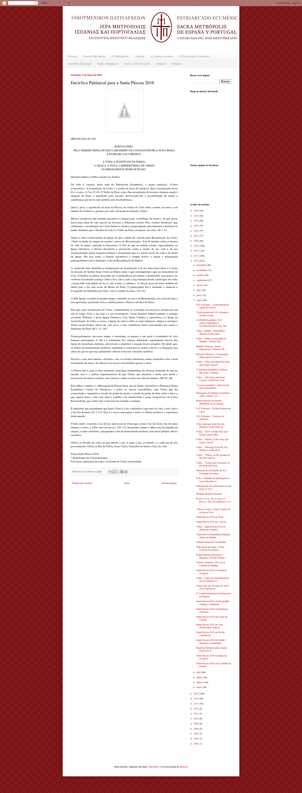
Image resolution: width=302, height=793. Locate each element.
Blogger (183, 766)
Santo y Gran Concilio (137, 64)
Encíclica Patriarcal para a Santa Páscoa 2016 (211, 649)
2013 (196, 703)
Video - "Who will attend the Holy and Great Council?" (213, 363)
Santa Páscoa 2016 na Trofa (209, 516)
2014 (196, 698)
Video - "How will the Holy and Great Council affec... (212, 433)
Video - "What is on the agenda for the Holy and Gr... (213, 456)
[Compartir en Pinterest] (126, 472)
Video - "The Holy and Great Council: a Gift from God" (210, 379)
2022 (196, 230)
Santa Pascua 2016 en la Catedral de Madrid (213, 665)
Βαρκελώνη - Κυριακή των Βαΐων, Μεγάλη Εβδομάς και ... (213, 501)
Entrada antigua (169, 483)
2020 (196, 240)
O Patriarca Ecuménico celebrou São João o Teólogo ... (211, 371)
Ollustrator (153, 766)
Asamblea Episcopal (79, 64)
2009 (196, 723)
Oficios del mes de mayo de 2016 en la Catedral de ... (212, 587)
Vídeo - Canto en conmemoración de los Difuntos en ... (212, 579)
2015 (196, 693)
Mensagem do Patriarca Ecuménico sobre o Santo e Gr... (213, 394)
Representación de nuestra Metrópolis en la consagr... (210, 402)
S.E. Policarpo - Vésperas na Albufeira (210, 417)
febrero (200, 682)
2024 (196, 220)
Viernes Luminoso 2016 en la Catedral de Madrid (210, 564)
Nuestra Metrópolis (94, 56)
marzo (200, 677)
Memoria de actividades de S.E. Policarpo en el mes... (211, 472)
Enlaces (161, 64)
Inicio (127, 483)
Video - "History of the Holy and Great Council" (212, 441)
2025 (196, 215)
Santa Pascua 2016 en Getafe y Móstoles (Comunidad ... (211, 641)
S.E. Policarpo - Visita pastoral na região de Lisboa (212, 306)
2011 (196, 713)
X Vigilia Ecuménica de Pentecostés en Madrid (213, 595)
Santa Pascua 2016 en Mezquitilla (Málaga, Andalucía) (212, 602)
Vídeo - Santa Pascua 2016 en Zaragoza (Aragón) (210, 528)
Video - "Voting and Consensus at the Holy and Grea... (212, 464)
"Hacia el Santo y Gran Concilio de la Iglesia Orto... (213, 510)
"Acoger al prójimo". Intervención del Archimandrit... (212, 386)
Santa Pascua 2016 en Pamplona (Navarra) (212, 610)
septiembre (202, 280)
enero (200, 687)
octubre (200, 275)
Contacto (177, 64)
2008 (196, 728)
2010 (196, 718)
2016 (196, 260)
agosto (200, 285)
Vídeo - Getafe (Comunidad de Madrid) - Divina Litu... (211, 340)
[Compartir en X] (118, 472)
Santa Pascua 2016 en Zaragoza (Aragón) (211, 571)
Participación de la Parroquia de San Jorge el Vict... (213, 487)
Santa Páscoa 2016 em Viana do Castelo (211, 618)
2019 (196, 245)
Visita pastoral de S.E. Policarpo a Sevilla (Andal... (212, 313)
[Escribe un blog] (114, 472)
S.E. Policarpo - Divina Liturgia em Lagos (213, 410)
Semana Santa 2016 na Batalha (211, 542)
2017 (196, 255)
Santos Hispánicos (107, 64)
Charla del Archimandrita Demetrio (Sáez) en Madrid (213, 536)
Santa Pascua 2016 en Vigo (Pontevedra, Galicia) (209, 626)
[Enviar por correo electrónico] (110, 472)
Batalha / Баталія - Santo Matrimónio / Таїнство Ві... (211, 348)
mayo (200, 300)
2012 (196, 708)
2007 (196, 733)
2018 (196, 250)
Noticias (72, 56)
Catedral (139, 56)
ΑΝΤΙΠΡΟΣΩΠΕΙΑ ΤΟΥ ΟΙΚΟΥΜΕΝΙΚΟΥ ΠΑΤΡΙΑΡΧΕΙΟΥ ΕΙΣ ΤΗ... (212, 323)
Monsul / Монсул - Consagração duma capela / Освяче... (212, 355)
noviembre (202, 270)
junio (199, 295)
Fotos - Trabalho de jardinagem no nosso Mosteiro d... (212, 479)
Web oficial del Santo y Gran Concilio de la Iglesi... (210, 548)
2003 (196, 743)
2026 (196, 210)
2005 (196, 738)
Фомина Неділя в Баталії (209, 493)
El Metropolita (120, 56)
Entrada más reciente (82, 483)
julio (199, 290)
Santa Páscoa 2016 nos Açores (211, 521)
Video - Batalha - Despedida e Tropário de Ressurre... (210, 332)
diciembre (202, 265)
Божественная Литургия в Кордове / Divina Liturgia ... (211, 556)
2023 (196, 225)
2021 (196, 235)
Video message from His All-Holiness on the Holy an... (210, 425)
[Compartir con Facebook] (122, 472)
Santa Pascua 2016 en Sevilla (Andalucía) (210, 633)
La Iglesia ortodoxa (162, 56)
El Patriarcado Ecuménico (194, 56)
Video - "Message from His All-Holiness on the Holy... (212, 448)
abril (199, 672)
